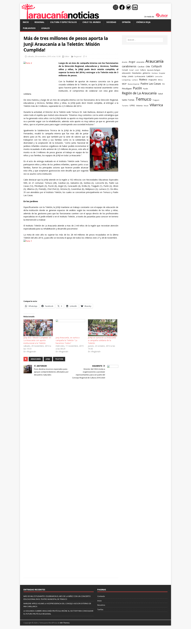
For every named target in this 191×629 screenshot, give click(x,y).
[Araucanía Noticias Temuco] (95, 17)
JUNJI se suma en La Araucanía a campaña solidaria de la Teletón (102, 340)
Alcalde (124, 62)
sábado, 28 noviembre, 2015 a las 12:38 (43, 56)
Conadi (125, 70)
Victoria (139, 105)
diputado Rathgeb (153, 70)
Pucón (137, 88)
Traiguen (156, 100)
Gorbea (155, 73)
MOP (124, 83)
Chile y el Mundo (91, 22)
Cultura (143, 70)
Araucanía (36, 359)
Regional (39, 22)
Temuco (143, 99)
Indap (124, 76)
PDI (163, 84)
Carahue (141, 66)
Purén (145, 89)
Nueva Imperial (133, 84)
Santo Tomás (128, 100)
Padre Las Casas (151, 83)
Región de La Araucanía (139, 93)
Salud (160, 93)
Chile (148, 66)
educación (126, 73)
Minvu (160, 80)
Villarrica (156, 105)
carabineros (129, 66)
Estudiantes (136, 73)
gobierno (146, 73)
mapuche (152, 79)
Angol (132, 61)
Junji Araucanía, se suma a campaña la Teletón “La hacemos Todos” (67, 340)
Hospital (162, 73)
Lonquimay (126, 80)
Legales (45, 28)
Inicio (26, 22)
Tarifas (100, 609)
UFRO (132, 105)
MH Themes (64, 623)
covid (137, 70)
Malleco (143, 79)
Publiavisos (29, 28)
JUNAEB (130, 76)
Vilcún (146, 106)
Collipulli (156, 66)
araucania (140, 62)
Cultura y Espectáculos (63, 22)
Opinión (126, 22)
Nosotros (101, 605)
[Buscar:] (144, 40)
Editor (66, 56)
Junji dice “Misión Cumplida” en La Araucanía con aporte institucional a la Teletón (37, 340)
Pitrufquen (127, 88)
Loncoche (158, 76)
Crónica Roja (143, 22)
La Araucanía (140, 76)
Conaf (131, 70)
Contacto (101, 596)
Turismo (125, 106)
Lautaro (150, 76)
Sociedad (111, 22)
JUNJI (48, 359)
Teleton (59, 359)
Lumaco (135, 80)
